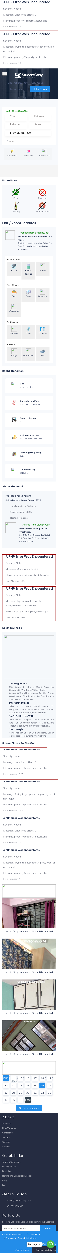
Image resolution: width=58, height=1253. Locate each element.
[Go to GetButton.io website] (51, 1250)
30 (27, 1092)
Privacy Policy (9, 1166)
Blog (4, 1180)
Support (6, 1137)
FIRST (6, 1078)
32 (42, 1092)
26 (49, 1085)
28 (13, 1092)
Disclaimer (7, 1171)
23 (27, 1085)
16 (27, 1078)
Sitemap (6, 1146)
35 (13, 1099)
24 (35, 1085)
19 (49, 1078)
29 (20, 1092)
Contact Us (37, 82)
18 (42, 1078)
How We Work (9, 1128)
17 (35, 1078)
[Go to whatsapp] (50, 1244)
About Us (6, 1123)
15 (20, 1078)
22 (20, 1085)
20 (6, 1085)
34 (6, 1099)
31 (35, 1092)
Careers (6, 1142)
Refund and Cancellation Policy (17, 1176)
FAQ (4, 1185)
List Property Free (18, 82)
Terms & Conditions (11, 1162)
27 (6, 1092)
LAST (28, 1099)
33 (49, 1092)
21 (13, 1085)
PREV (13, 1080)
